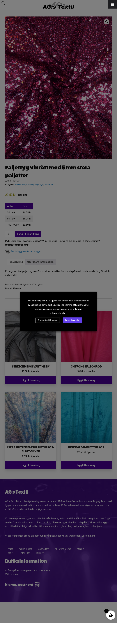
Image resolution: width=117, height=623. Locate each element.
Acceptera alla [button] (72, 320)
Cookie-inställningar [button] (47, 320)
